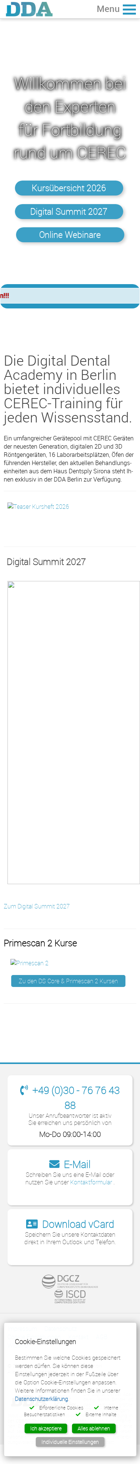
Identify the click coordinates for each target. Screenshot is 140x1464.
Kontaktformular (91, 1182)
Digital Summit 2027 (69, 211)
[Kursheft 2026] (38, 506)
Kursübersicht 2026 (69, 188)
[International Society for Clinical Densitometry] (70, 1296)
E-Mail (76, 1164)
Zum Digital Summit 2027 (37, 906)
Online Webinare (70, 234)
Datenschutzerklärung (41, 1398)
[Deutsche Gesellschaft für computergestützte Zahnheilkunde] (70, 1281)
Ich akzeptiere (46, 1428)
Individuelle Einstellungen (70, 1441)
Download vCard (77, 1224)
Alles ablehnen (94, 1428)
